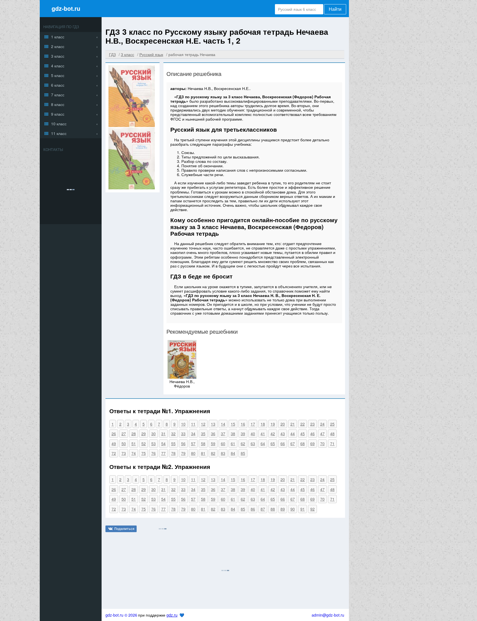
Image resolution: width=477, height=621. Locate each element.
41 (263, 433)
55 (173, 443)
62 (243, 443)
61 (233, 443)
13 (213, 424)
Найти (335, 9)
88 (273, 509)
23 (312, 424)
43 (282, 433)
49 (114, 443)
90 (292, 509)
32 (173, 433)
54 (163, 443)
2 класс (57, 46)
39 (243, 433)
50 (123, 443)
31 (163, 433)
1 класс (57, 36)
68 (302, 443)
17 (253, 424)
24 (322, 424)
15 (233, 424)
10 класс (59, 123)
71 (332, 443)
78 (173, 453)
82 (213, 453)
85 (243, 453)
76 (153, 453)
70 (322, 443)
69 (312, 443)
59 (213, 443)
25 (332, 424)
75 (143, 453)
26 (114, 433)
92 (312, 509)
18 (263, 424)
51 (133, 443)
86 (253, 509)
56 (183, 443)
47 (322, 433)
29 (143, 433)
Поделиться (124, 529)
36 (213, 433)
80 (193, 453)
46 (312, 433)
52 (143, 443)
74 (133, 453)
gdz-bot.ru (66, 8)
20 (282, 424)
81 (203, 453)
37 (223, 433)
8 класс (57, 104)
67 (292, 443)
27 (123, 433)
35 (203, 433)
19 (273, 424)
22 (302, 424)
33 (183, 433)
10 (183, 424)
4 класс (57, 65)
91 (302, 509)
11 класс (59, 133)
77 (163, 453)
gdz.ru (171, 615)
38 (233, 433)
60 (223, 443)
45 (302, 433)
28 (133, 433)
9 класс (57, 114)
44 (292, 433)
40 (253, 433)
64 (263, 443)
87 (263, 509)
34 (193, 433)
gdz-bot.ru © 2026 (121, 615)
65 (273, 443)
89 (282, 509)
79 (183, 453)
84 (233, 453)
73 (123, 453)
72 (114, 453)
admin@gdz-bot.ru (328, 615)
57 (193, 443)
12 (203, 424)
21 (292, 424)
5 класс (57, 75)
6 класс (57, 85)
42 (273, 433)
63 (253, 443)
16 (243, 424)
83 (223, 453)
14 (223, 424)
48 (332, 433)
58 (203, 443)
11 (193, 424)
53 (153, 443)
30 (153, 433)
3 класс (57, 56)
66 (282, 443)
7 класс (57, 94)
